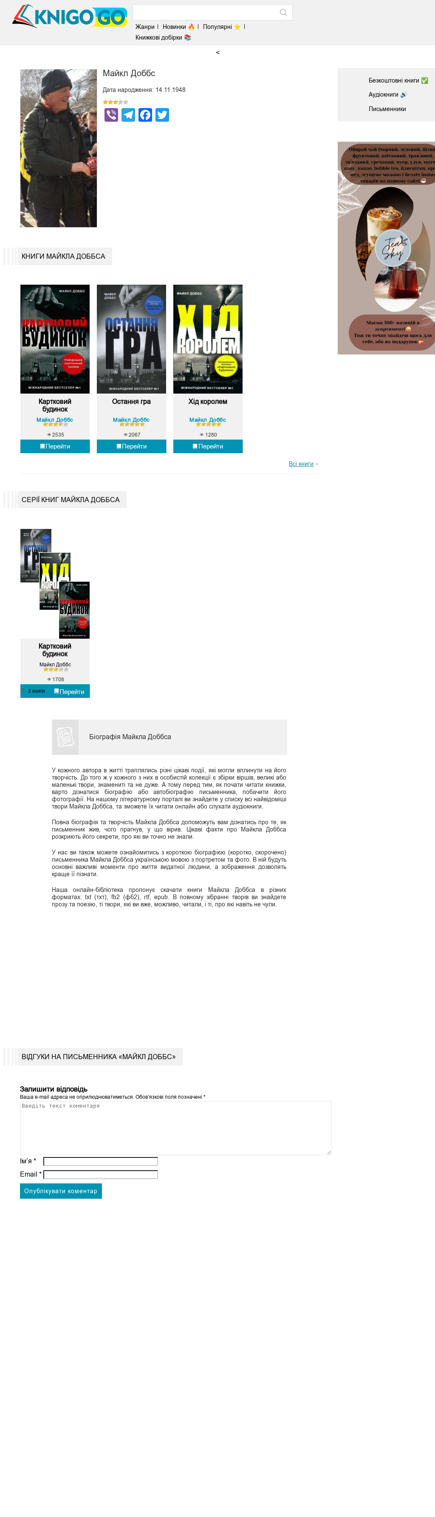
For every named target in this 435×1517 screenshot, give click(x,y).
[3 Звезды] (115, 102)
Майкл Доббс (55, 420)
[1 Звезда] (105, 102)
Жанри (145, 26)
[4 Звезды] (120, 102)
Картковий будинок (55, 405)
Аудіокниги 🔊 (388, 94)
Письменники (387, 109)
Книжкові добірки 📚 (163, 37)
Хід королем (208, 401)
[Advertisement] (165, 971)
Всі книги (301, 463)
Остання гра (131, 401)
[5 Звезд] (125, 102)
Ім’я (28, 1161)
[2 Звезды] (110, 102)
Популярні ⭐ (222, 26)
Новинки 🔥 (179, 26)
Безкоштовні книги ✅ (398, 80)
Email (31, 1174)
